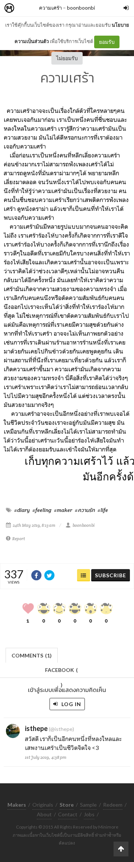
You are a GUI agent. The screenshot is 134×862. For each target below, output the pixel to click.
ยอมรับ (107, 42)
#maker (63, 510)
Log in (70, 704)
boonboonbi (81, 7)
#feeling (41, 510)
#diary (22, 510)
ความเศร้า (50, 7)
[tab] (32, 654)
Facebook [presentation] (61, 672)
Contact (67, 814)
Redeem (112, 804)
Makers (25, 8)
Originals (42, 804)
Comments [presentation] (32, 655)
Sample (88, 804)
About (44, 814)
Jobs (89, 814)
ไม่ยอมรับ (67, 58)
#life (103, 510)
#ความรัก (85, 510)
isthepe (36, 728)
